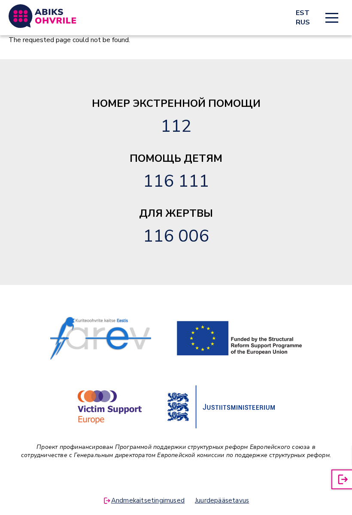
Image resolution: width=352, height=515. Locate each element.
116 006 (176, 236)
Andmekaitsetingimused (148, 500)
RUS (303, 22)
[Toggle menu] (331, 17)
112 (176, 126)
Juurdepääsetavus (222, 500)
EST (303, 13)
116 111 (176, 181)
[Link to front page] (42, 16)
